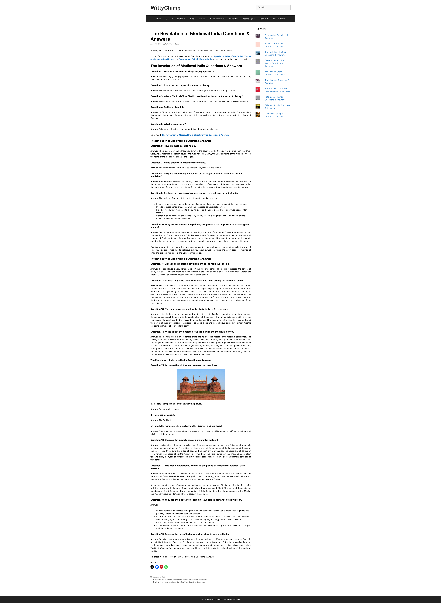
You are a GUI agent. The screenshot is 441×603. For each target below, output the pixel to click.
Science (202, 19)
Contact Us (264, 19)
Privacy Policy (279, 19)
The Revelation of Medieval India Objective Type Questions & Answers (195, 135)
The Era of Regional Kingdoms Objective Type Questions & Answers (179, 582)
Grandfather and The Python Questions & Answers (274, 63)
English (180, 19)
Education (157, 577)
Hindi (192, 19)
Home (158, 19)
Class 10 (169, 19)
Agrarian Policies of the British (228, 56)
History (164, 577)
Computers (233, 19)
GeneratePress (233, 599)
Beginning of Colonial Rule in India (195, 59)
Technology (248, 19)
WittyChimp (165, 7)
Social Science (216, 19)
